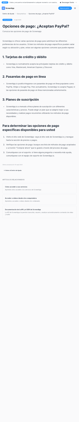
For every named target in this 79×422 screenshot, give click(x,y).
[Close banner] (76, 2)
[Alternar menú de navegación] (75, 8)
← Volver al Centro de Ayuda (12, 170)
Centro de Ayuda (8, 14)
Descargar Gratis (68, 2)
